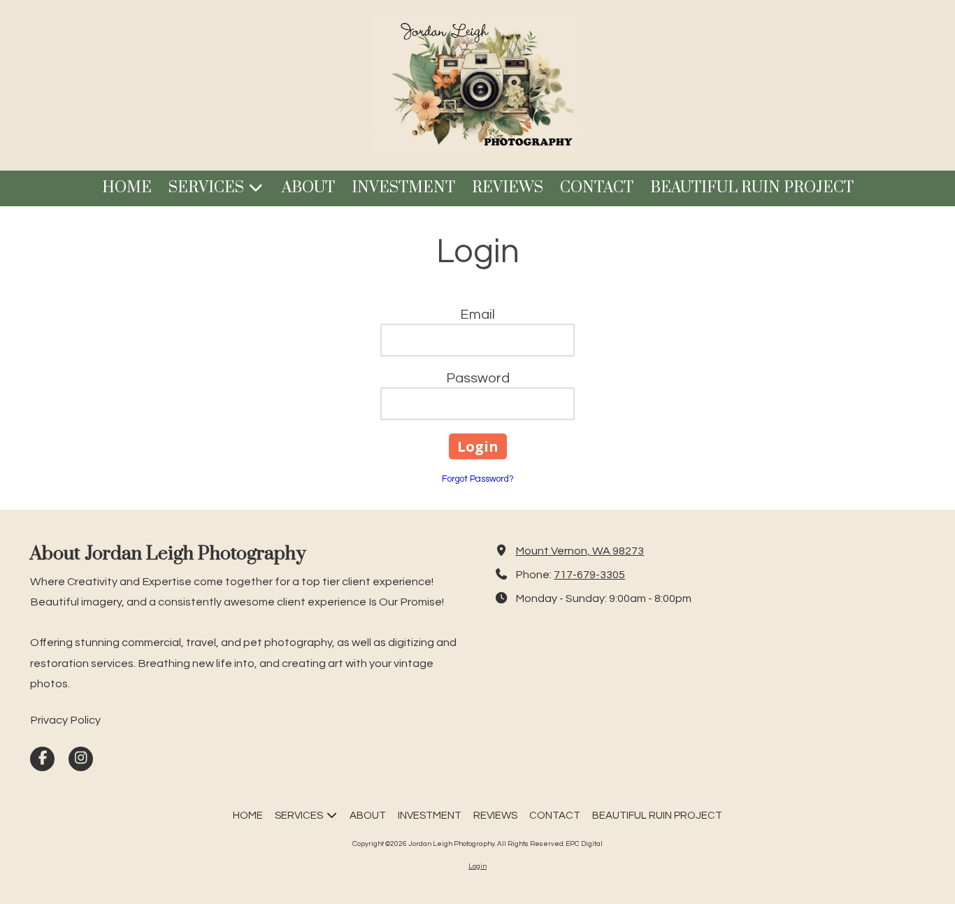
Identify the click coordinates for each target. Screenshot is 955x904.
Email (477, 315)
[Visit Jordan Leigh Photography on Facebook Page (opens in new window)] (42, 759)
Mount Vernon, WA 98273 (579, 551)
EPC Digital (584, 843)
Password (478, 378)
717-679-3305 (589, 574)
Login (477, 866)
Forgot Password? (478, 479)
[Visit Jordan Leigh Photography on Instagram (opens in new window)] (81, 759)
